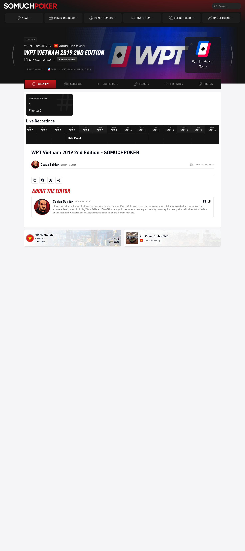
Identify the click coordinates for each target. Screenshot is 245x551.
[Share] (58, 180)
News (25, 17)
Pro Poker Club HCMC (39, 45)
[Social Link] (204, 201)
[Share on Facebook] (42, 180)
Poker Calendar (64, 17)
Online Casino (221, 17)
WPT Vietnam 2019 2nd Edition (77, 69)
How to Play (143, 17)
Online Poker (182, 17)
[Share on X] (50, 180)
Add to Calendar (67, 59)
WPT (53, 69)
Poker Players (103, 17)
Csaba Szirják (50, 164)
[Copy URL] (34, 180)
